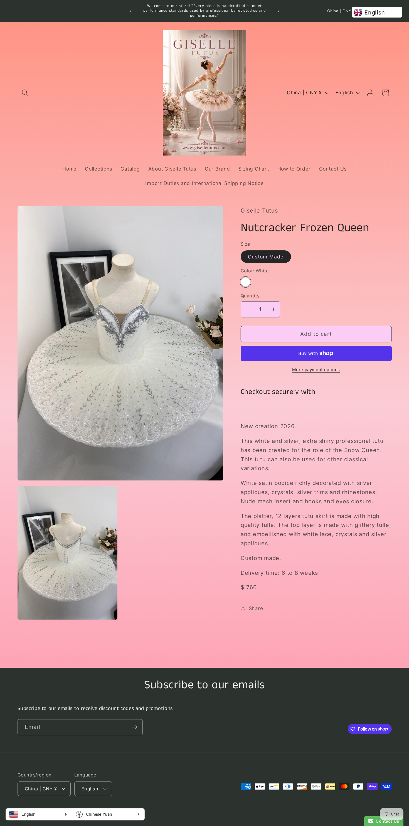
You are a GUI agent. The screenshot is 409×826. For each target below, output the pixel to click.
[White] (245, 282)
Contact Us (386, 821)
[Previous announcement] (130, 11)
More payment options (316, 369)
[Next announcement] (278, 11)
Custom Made (266, 256)
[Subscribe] (134, 727)
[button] (25, 92)
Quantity (250, 296)
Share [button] (256, 608)
